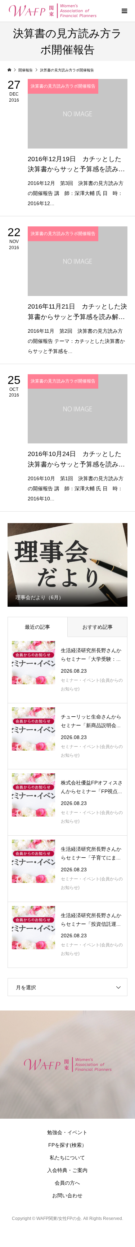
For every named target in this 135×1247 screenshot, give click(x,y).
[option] (68, 564)
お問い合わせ (67, 1195)
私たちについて (67, 1157)
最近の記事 (37, 627)
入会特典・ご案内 (67, 1170)
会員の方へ (67, 1183)
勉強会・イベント (67, 1132)
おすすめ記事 (97, 627)
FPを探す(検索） (67, 1145)
